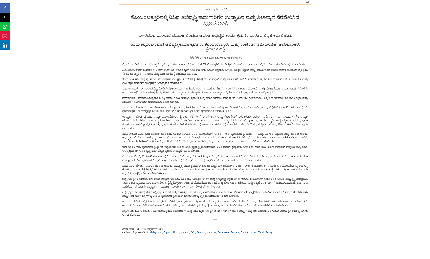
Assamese (223, 232)
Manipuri (211, 232)
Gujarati (245, 232)
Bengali (201, 232)
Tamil (261, 232)
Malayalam (156, 232)
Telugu (269, 232)
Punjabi (235, 232)
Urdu (176, 232)
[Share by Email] (5, 35)
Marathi (184, 232)
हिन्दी (192, 232)
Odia (254, 232)
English (167, 232)
